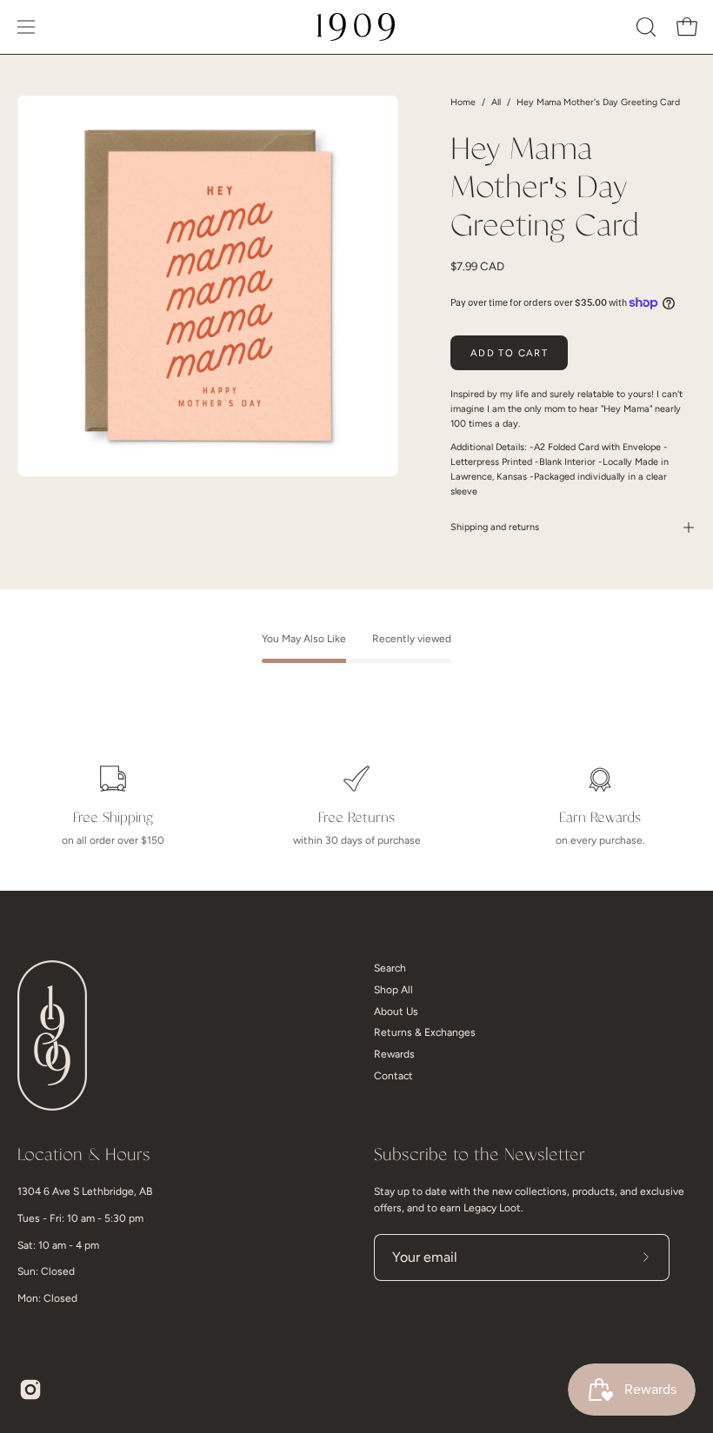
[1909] (356, 27)
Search (390, 968)
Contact (393, 1076)
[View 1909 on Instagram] (30, 1390)
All (496, 102)
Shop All (393, 990)
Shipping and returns (494, 527)
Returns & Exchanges (425, 1032)
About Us (396, 1011)
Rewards (394, 1054)
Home (463, 102)
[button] (644, 27)
